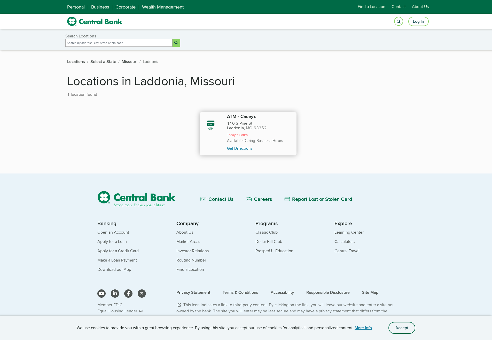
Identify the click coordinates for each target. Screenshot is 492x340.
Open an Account (113, 232)
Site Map (370, 292)
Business (100, 7)
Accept (401, 328)
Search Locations (80, 36)
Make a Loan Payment (117, 260)
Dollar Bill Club (268, 241)
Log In (418, 21)
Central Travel (347, 251)
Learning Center (349, 232)
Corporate (125, 7)
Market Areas (188, 241)
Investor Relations (192, 251)
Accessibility (282, 292)
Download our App (114, 269)
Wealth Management (163, 7)
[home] (95, 21)
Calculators (344, 241)
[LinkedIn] (115, 293)
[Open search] (398, 21)
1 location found (82, 94)
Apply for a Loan (112, 241)
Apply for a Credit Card (118, 251)
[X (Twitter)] (142, 293)
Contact (399, 7)
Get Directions (240, 148)
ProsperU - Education (274, 251)
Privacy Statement (193, 292)
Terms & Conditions (240, 292)
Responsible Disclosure (328, 292)
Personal (76, 7)
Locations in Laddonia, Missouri (151, 81)
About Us (420, 7)
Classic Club (266, 232)
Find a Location (371, 7)
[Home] (139, 199)
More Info (363, 328)
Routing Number (191, 260)
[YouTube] (101, 293)
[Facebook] (128, 293)
